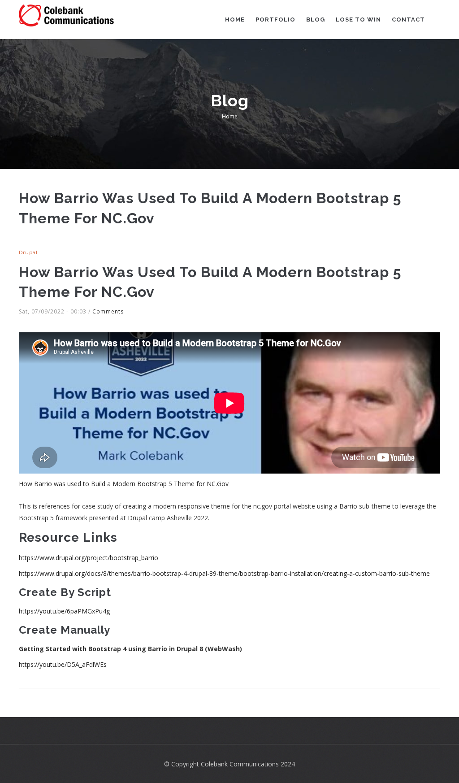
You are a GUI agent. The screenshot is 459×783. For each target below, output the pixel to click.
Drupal (28, 252)
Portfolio (275, 19)
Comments (108, 311)
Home (235, 19)
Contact (408, 19)
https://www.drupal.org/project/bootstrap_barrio (88, 557)
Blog (315, 19)
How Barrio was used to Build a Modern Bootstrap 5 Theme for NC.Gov (124, 483)
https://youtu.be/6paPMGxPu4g (64, 611)
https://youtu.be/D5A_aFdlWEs (63, 664)
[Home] (66, 16)
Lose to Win (358, 19)
